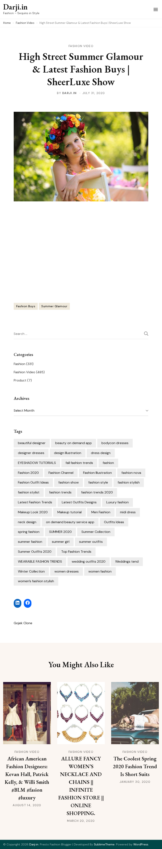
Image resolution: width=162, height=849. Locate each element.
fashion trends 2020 (97, 492)
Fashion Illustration (97, 472)
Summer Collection (95, 532)
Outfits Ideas (114, 522)
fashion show (68, 482)
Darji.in (15, 7)
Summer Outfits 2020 (34, 551)
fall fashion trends (79, 463)
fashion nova (131, 472)
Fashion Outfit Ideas (33, 482)
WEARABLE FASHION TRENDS (40, 561)
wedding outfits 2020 (88, 561)
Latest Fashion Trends (35, 502)
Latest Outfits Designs (79, 502)
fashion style (98, 482)
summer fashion (30, 541)
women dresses (66, 571)
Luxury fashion (117, 502)
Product (20, 380)
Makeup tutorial (69, 512)
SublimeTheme (104, 844)
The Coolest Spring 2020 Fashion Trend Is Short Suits (135, 766)
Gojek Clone (23, 623)
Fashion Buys (25, 306)
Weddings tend (127, 561)
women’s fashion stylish (36, 581)
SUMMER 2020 (60, 532)
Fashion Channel (61, 472)
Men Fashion (100, 512)
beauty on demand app (73, 443)
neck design (27, 522)
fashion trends (60, 492)
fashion (108, 463)
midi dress (128, 512)
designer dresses (31, 453)
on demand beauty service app (70, 522)
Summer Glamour (54, 306)
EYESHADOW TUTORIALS (37, 463)
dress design (101, 453)
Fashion (19, 364)
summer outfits (91, 541)
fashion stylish (129, 482)
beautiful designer (32, 443)
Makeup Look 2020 (33, 512)
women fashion (100, 571)
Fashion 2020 (28, 472)
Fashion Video (81, 46)
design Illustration (67, 453)
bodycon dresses (114, 443)
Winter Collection (31, 571)
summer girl (60, 541)
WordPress (140, 844)
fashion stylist (28, 492)
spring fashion (28, 532)
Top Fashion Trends (76, 551)
